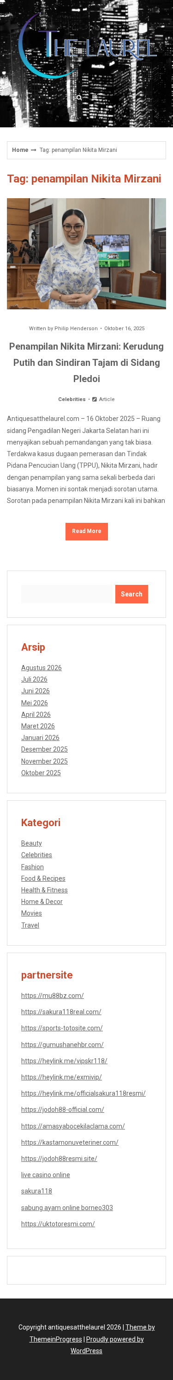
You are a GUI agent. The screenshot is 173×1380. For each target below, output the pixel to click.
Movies (31, 913)
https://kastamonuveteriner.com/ (70, 1142)
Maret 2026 (38, 726)
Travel (30, 925)
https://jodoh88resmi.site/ (59, 1158)
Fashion (32, 867)
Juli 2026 (34, 679)
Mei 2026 (34, 703)
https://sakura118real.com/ (61, 1012)
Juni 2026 (35, 691)
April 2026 (36, 714)
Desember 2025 (44, 749)
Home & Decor (42, 901)
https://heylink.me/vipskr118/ (64, 1061)
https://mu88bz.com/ (52, 995)
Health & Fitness (44, 890)
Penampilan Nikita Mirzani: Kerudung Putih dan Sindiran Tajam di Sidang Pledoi (86, 362)
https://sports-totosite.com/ (62, 1028)
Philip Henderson (76, 329)
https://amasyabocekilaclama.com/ (73, 1126)
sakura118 (36, 1191)
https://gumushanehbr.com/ (62, 1044)
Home (20, 150)
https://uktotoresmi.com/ (58, 1224)
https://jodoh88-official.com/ (62, 1109)
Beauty (31, 843)
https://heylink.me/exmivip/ (61, 1077)
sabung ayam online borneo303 (67, 1207)
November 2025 (44, 761)
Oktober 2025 (41, 773)
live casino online (45, 1175)
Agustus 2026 (41, 667)
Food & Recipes (43, 878)
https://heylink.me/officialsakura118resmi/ (83, 1093)
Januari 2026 (40, 737)
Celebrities (72, 399)
